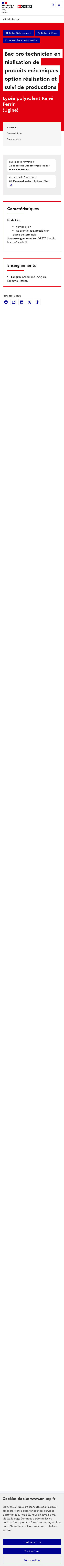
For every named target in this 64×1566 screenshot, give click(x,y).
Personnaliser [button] (32, 1560)
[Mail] (14, 302)
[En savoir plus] (11, 185)
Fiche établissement (20, 33)
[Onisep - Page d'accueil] (25, 6)
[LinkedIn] (21, 302)
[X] (29, 302)
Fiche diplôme (49, 33)
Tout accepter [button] (32, 1542)
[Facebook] (37, 302)
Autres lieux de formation (23, 40)
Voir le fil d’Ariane (11, 18)
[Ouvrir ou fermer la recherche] (52, 4)
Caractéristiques (14, 133)
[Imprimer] (6, 302)
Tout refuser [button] (32, 1551)
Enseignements (14, 139)
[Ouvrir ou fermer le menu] (59, 4)
